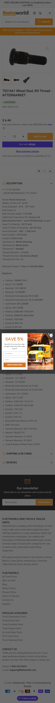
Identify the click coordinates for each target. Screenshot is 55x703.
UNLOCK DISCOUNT (14, 365)
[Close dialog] (51, 335)
